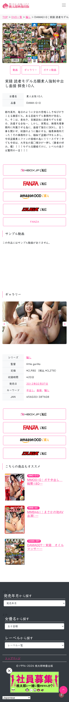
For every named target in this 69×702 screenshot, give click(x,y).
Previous (4, 324)
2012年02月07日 (37, 383)
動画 (15, 70)
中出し (30, 390)
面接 (39, 390)
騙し (28, 357)
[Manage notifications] (61, 695)
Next (65, 324)
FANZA (34, 222)
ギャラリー (30, 70)
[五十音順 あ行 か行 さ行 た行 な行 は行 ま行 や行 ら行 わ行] (34, 626)
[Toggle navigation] (62, 5)
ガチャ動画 (49, 70)
